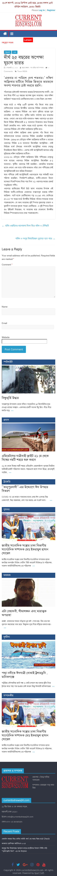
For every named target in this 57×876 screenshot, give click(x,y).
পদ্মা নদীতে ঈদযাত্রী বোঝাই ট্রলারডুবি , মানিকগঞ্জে (25, 675)
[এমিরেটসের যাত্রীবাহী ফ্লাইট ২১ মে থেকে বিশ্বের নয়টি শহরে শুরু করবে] (28, 424)
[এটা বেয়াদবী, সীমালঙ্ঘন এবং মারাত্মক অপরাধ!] (28, 580)
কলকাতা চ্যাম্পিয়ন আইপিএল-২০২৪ (14, 843)
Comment (7, 264)
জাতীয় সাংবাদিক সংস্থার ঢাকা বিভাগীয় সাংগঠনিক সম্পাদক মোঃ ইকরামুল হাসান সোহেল (25, 549)
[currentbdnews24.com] (5, 34)
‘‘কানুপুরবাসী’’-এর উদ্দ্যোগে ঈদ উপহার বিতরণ (25, 489)
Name (4, 306)
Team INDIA (22, 71)
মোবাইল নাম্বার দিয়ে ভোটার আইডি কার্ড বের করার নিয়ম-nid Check (26, 838)
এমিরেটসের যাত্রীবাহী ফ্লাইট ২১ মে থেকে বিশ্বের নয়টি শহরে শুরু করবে (25, 458)
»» (12, 410)
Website (6, 337)
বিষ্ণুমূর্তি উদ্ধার (7, 43)
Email (4, 323)
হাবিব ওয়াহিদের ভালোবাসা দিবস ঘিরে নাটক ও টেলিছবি (25, 225)
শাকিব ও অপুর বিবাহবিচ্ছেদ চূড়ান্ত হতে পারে (35, 238)
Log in (42, 10)
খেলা (14, 52)
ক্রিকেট (7, 52)
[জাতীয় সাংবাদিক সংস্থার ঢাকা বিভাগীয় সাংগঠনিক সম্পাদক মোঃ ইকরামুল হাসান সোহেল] (28, 514)
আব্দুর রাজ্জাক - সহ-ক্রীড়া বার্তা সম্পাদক (33, 67)
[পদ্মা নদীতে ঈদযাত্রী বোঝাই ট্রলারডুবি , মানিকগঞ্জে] (28, 642)
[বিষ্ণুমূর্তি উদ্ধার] (28, 367)
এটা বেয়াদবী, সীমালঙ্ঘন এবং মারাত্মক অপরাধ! (24, 613)
